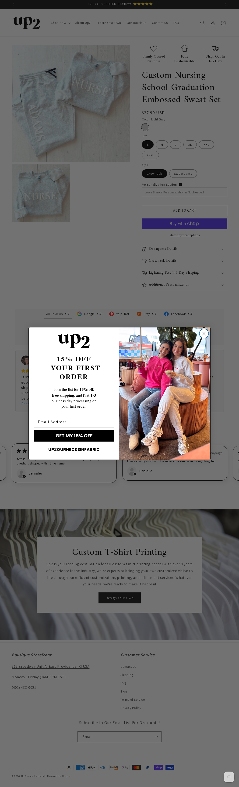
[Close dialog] (204, 333)
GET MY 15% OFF (74, 435)
